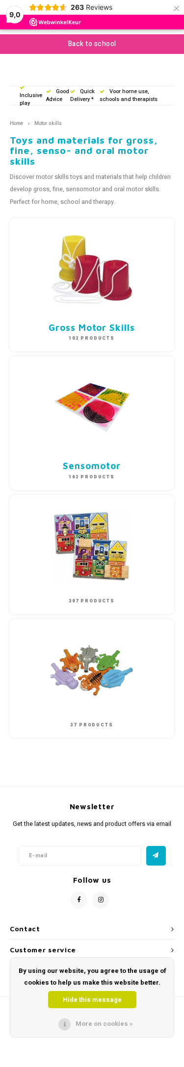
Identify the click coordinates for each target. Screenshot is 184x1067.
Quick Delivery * (82, 95)
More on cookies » (104, 1023)
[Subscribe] (156, 856)
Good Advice (57, 95)
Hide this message (92, 999)
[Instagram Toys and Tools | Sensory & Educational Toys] (100, 900)
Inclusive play (31, 99)
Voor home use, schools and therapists (129, 95)
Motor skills (48, 123)
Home (16, 123)
